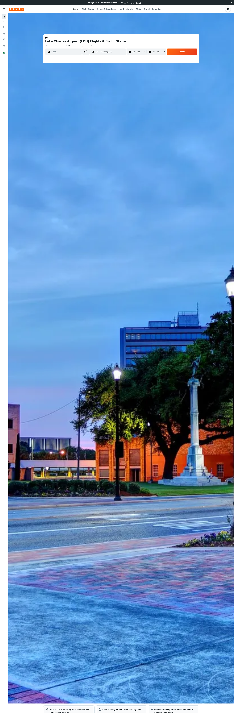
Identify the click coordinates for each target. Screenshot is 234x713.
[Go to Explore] (4, 33)
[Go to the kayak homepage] (16, 9)
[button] (231, 2)
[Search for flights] (4, 16)
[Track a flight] (4, 38)
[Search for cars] (4, 26)
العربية (138, 3)
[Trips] (4, 45)
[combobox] (51, 46)
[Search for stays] (4, 21)
